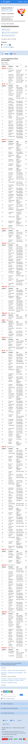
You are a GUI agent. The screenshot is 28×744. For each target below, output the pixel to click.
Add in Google (9, 698)
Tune (21, 694)
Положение (6, 29)
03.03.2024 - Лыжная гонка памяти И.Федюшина (13, 670)
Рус (26, 1)
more (4, 667)
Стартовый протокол (9, 35)
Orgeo (10, 727)
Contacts (6, 724)
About (13, 720)
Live (15, 53)
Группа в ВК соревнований (10, 32)
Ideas (20, 720)
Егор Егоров (6, 44)
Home (5, 720)
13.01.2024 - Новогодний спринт (9, 682)
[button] (21, 1)
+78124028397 (6, 47)
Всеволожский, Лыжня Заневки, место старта (7, 10)
